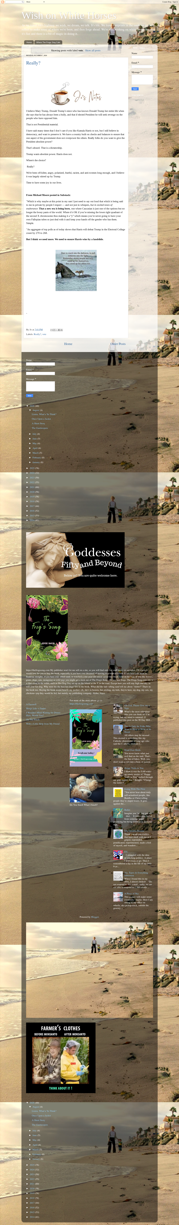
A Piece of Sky (131, 893)
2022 (32, 482)
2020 (32, 491)
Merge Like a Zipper (36, 708)
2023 (32, 477)
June (34, 438)
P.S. (126, 851)
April (35, 448)
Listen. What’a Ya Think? (44, 414)
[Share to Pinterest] (61, 330)
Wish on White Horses (68, 15)
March (35, 452)
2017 (32, 506)
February (37, 457)
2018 (32, 501)
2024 (32, 472)
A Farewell (31, 704)
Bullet (127, 809)
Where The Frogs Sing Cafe (48, 42)
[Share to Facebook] (59, 330)
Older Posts (118, 343)
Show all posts (93, 50)
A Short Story (38, 423)
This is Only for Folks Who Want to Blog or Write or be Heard (137, 729)
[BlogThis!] (54, 330)
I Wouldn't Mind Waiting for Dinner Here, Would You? (43, 714)
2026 (32, 405)
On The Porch (32, 719)
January (36, 462)
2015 (32, 515)
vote (44, 334)
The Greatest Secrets (134, 830)
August (36, 410)
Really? (33, 62)
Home (29, 42)
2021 (32, 487)
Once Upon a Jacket (41, 418)
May (34, 443)
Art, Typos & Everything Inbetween (136, 874)
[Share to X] (56, 330)
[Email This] (51, 330)
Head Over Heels (132, 749)
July (34, 433)
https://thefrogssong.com (81, 703)
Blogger (95, 916)
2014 (32, 520)
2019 (32, 496)
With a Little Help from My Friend (42, 723)
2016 (32, 510)
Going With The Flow (134, 788)
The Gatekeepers (40, 427)
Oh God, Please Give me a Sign (137, 707)
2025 (32, 468)
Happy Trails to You (133, 768)
